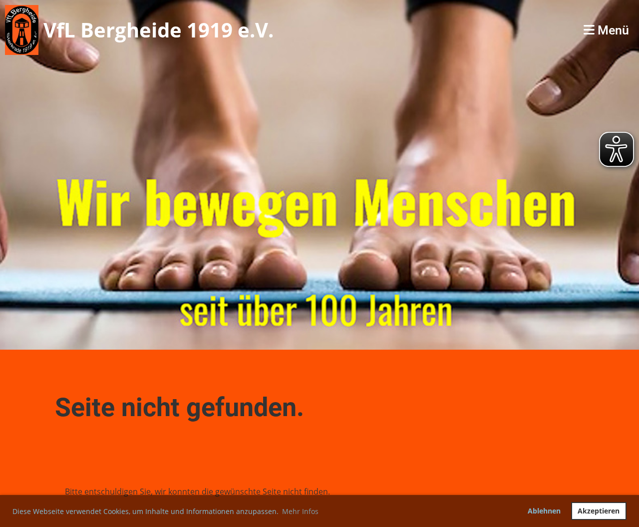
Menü (612, 30)
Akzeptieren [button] (599, 511)
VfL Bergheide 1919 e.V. (158, 29)
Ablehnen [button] (544, 511)
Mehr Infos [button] (300, 511)
